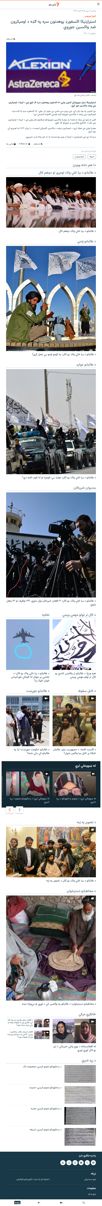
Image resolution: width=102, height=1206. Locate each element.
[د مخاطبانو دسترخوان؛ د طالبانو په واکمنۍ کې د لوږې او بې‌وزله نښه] (51, 948)
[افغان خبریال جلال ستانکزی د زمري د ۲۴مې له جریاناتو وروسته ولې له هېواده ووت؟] (41, 1035)
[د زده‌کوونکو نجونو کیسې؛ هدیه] (80, 1116)
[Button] (10, 39)
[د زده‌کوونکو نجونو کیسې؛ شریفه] (80, 1137)
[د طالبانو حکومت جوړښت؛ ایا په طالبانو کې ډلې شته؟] (27, 721)
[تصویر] (61, 1202)
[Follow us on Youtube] (81, 1162)
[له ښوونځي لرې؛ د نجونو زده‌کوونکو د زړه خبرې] (74, 784)
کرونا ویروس (90, 16)
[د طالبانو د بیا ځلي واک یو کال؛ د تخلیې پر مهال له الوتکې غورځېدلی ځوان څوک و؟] (27, 644)
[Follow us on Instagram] (75, 1162)
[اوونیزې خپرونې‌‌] (39, 1202)
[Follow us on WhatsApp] (68, 1162)
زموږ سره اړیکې (90, 1179)
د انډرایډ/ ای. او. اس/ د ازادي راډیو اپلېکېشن (33, 1179)
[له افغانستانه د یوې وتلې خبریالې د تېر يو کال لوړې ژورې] (74, 1031)
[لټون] (84, 1202)
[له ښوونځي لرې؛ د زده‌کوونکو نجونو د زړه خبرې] (27, 784)
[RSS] (62, 1162)
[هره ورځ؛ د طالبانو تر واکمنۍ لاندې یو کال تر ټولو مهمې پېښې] (74, 644)
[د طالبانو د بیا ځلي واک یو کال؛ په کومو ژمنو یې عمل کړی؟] (51, 298)
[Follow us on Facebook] (93, 1162)
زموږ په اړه (92, 1194)
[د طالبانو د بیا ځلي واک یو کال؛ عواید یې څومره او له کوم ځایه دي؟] (51, 421)
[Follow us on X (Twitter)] (87, 1162)
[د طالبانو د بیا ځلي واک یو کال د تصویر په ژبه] (51, 852)
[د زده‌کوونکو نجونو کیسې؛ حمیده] (80, 1095)
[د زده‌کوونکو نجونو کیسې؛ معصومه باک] (80, 1074)
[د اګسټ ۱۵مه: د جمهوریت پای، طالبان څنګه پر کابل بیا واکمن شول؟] (74, 721)
